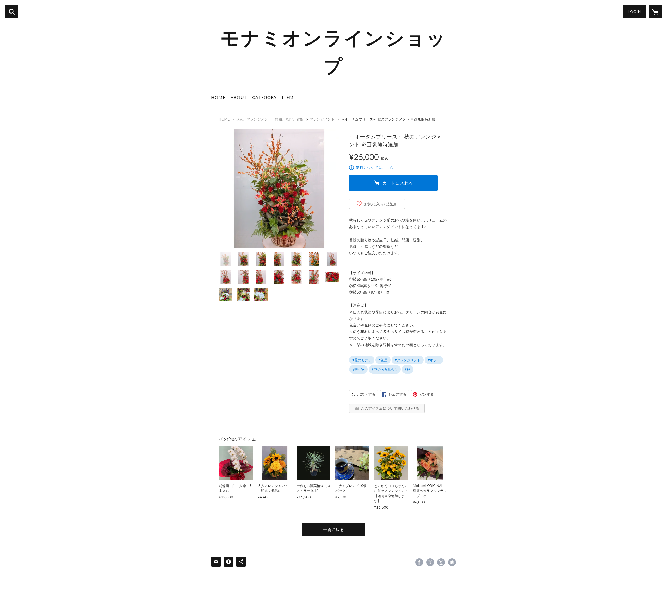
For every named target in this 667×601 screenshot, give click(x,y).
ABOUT (239, 97)
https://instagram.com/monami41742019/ (441, 562)
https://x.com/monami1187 (430, 562)
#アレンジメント (408, 360)
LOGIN (634, 11)
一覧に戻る (333, 529)
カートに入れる (397, 182)
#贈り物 (358, 369)
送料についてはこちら (374, 167)
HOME (218, 97)
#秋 (407, 369)
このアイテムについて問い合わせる (390, 408)
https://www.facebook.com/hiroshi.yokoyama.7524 (419, 562)
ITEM (288, 97)
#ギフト (434, 360)
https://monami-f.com (452, 562)
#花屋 (383, 360)
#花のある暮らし (385, 369)
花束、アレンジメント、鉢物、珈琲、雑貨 (270, 119)
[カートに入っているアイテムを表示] (655, 11)
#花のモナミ (361, 360)
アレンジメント (322, 119)
